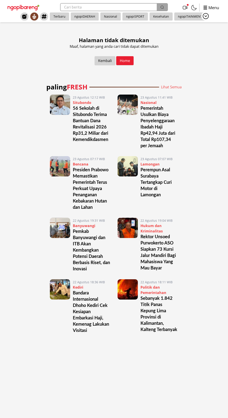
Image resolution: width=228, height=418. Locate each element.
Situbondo (82, 102)
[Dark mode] (193, 7)
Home (125, 60)
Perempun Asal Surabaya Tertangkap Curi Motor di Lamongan (156, 182)
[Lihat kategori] (205, 16)
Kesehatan (161, 16)
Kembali (105, 60)
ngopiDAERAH (84, 16)
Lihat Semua (171, 87)
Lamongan (150, 164)
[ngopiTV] (185, 7)
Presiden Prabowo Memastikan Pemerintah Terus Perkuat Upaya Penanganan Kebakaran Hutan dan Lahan (90, 189)
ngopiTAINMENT (190, 16)
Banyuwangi (84, 225)
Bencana (80, 164)
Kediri (78, 287)
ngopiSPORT (135, 16)
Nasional (110, 16)
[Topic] (44, 16)
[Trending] (24, 16)
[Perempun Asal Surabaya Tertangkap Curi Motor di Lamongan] (128, 183)
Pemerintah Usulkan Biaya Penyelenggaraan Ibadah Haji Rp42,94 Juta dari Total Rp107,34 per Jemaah (157, 127)
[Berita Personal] (34, 16)
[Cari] (162, 7)
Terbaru (59, 16)
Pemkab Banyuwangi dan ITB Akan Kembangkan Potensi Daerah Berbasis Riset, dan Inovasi (91, 250)
